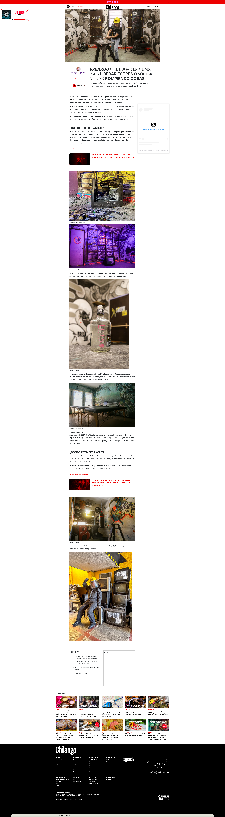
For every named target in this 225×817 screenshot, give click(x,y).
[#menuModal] (68, 6)
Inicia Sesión (155, 6)
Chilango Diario (110, 778)
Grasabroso (93, 768)
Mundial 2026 (93, 783)
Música (150, 732)
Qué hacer (78, 79)
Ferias (57, 709)
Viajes (76, 777)
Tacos (91, 764)
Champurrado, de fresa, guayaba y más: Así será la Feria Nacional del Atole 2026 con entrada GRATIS (66, 713)
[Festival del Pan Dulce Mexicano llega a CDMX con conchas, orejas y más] (89, 725)
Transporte (105, 709)
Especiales (94, 777)
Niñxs (74, 770)
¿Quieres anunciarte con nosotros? (158, 762)
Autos (57, 783)
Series (108, 762)
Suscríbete (166, 760)
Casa (57, 785)
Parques (75, 768)
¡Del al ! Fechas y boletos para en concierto (112, 482)
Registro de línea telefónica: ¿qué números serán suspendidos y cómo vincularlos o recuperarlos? (88, 713)
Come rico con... (94, 770)
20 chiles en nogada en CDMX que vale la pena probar (135, 734)
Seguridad (59, 764)
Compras (75, 764)
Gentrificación (93, 779)
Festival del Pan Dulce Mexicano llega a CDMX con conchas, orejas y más (88, 735)
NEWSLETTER (80, 6)
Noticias (81, 709)
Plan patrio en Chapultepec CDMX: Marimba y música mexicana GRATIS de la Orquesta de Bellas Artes (157, 736)
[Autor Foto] (78, 69)
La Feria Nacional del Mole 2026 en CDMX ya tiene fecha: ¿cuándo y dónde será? (135, 712)
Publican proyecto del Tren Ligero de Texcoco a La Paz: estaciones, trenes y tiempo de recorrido (112, 713)
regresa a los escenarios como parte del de (113, 155)
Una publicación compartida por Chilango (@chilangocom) (155, 150)
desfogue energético (77, 143)
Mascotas (76, 772)
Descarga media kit (163, 758)
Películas (109, 760)
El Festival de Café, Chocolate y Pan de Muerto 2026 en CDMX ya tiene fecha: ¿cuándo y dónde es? (66, 736)
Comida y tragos (93, 759)
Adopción (92, 781)
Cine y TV (110, 758)
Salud (57, 768)
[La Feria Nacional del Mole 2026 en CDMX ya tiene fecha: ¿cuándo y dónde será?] (135, 702)
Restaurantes (129, 732)
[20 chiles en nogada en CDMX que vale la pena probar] (135, 725)
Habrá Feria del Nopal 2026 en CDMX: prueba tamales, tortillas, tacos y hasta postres (158, 712)
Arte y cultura (77, 762)
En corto (75, 779)
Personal (58, 781)
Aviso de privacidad (163, 768)
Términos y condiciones (161, 766)
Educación (59, 762)
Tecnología (59, 766)
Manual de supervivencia (62, 778)
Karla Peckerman (79, 72)
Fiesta (91, 772)
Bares (91, 766)
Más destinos (77, 781)
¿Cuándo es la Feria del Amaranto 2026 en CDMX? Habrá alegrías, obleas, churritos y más (111, 736)
